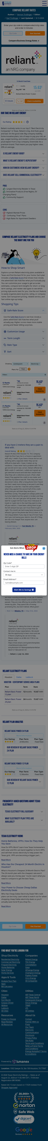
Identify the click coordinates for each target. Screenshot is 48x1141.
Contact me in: (9, 571)
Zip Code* (7, 563)
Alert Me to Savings (22, 590)
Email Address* (9, 579)
